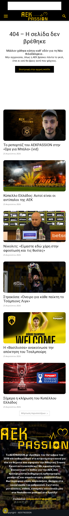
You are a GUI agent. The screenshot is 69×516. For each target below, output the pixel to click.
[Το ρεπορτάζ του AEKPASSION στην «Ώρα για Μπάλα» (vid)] (34, 125)
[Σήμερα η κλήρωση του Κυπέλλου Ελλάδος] (34, 378)
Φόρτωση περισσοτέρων (33, 413)
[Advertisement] (34, 6)
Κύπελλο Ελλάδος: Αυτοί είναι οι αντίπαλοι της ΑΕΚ (29, 198)
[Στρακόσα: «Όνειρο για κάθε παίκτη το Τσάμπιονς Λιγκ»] (34, 277)
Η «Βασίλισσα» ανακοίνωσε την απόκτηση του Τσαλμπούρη (28, 350)
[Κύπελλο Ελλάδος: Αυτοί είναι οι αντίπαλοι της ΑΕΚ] (34, 175)
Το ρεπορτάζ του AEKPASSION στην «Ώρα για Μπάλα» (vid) (31, 147)
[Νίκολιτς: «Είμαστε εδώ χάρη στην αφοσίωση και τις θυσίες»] (34, 226)
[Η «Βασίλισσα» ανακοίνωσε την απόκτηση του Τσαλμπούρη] (34, 327)
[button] (5, 16)
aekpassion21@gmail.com (41, 499)
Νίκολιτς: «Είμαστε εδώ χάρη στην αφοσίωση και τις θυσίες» (30, 248)
